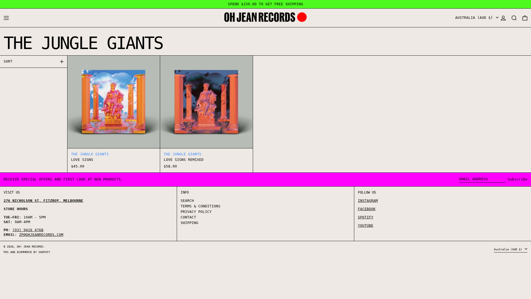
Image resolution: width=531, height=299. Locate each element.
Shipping (189, 223)
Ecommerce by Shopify (33, 252)
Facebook (367, 209)
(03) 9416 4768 (27, 230)
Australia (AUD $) (475, 18)
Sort (8, 61)
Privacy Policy (196, 212)
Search (187, 201)
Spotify (365, 217)
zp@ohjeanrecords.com (41, 235)
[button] (514, 17)
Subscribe (517, 179)
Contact (188, 217)
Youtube (365, 225)
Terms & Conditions (200, 206)
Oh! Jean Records (30, 246)
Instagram (368, 201)
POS (6, 252)
